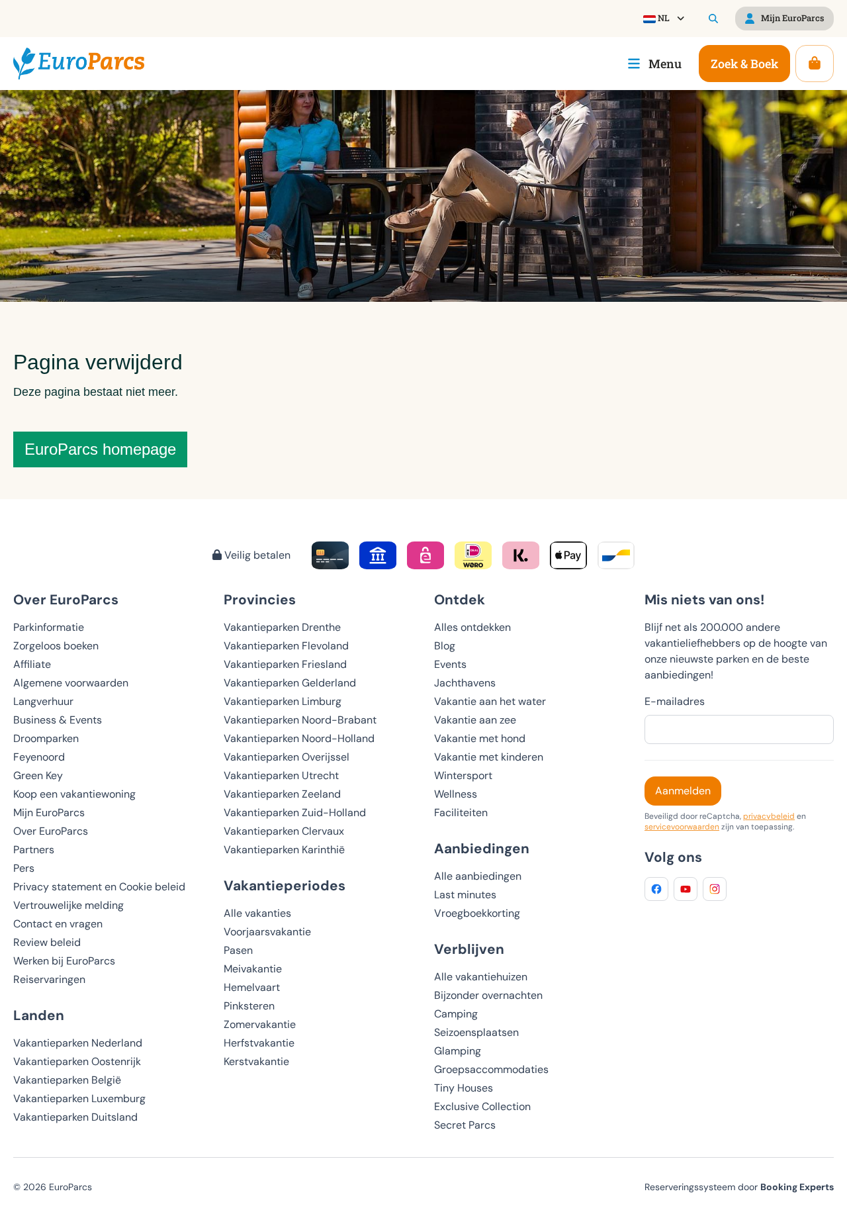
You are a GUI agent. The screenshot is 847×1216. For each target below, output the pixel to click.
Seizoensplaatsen (476, 1032)
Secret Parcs (465, 1125)
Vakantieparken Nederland (77, 1043)
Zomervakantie (260, 1024)
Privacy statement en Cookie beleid (99, 887)
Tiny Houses (463, 1088)
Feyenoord (39, 757)
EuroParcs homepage (100, 449)
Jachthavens (465, 683)
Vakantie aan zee (475, 720)
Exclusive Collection (482, 1106)
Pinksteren (249, 1006)
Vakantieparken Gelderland (290, 683)
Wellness (455, 794)
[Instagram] (715, 889)
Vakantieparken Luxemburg (79, 1098)
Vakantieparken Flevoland (286, 646)
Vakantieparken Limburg (282, 701)
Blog (444, 646)
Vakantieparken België (67, 1080)
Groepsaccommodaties (491, 1069)
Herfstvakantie (259, 1043)
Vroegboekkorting (477, 913)
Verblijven (469, 949)
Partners (33, 850)
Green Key (38, 775)
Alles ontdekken (472, 627)
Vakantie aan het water (490, 701)
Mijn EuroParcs (49, 812)
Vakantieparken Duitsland (75, 1117)
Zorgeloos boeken (56, 646)
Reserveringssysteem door (739, 1187)
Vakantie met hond (479, 738)
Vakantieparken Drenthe (282, 627)
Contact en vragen (58, 924)
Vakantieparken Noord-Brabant (300, 720)
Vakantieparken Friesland (285, 664)
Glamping (457, 1051)
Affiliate (32, 664)
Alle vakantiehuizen (480, 977)
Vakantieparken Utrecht (281, 775)
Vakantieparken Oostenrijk (77, 1061)
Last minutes (465, 895)
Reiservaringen (49, 979)
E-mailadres (675, 701)
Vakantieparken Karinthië (284, 850)
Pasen (238, 950)
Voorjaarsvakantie (267, 932)
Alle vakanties (257, 913)
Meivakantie (253, 969)
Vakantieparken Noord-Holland (299, 738)
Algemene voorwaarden (70, 683)
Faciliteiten (461, 812)
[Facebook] (656, 889)
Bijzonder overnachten (488, 995)
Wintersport (463, 775)
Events (450, 664)
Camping (456, 1014)
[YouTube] (685, 889)
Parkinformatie (48, 627)
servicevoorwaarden (682, 826)
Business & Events (57, 720)
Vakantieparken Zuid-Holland (295, 812)
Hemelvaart (252, 987)
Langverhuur (43, 701)
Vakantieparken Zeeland (282, 794)
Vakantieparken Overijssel (286, 757)
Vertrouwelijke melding (68, 905)
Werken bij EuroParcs (64, 961)
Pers (23, 868)
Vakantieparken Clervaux (284, 831)
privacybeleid (769, 816)
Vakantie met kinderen (488, 757)
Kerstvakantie (256, 1061)
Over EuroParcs (50, 831)
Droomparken (46, 738)
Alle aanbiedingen (477, 876)
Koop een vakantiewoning (74, 794)
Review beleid (47, 942)
